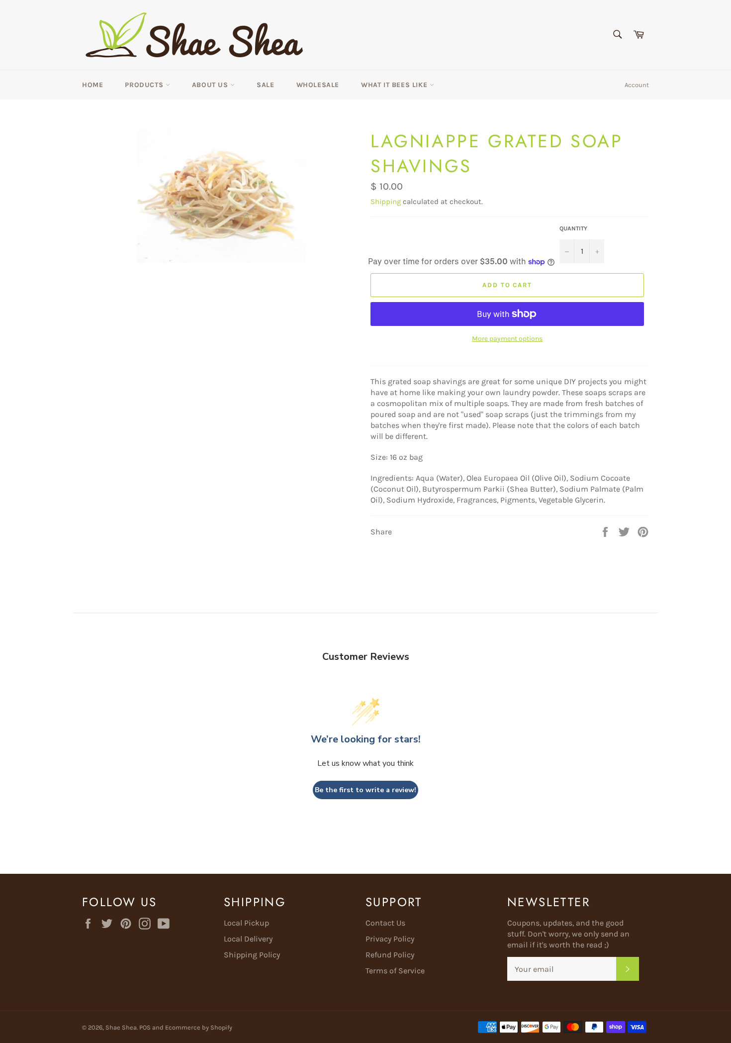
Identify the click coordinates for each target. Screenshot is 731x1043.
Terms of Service (395, 970)
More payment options (507, 338)
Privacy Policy (390, 938)
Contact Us (385, 923)
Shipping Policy (252, 954)
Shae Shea (121, 1027)
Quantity (573, 228)
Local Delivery (248, 938)
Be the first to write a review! (365, 790)
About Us (211, 85)
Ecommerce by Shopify (198, 1027)
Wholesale (317, 85)
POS (145, 1027)
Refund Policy (390, 954)
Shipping (385, 201)
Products (145, 85)
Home (92, 85)
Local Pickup (246, 923)
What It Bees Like (395, 85)
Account (637, 85)
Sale (265, 85)
